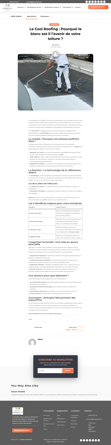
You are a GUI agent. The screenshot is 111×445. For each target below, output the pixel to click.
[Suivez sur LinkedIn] (95, 2)
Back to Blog (16, 16)
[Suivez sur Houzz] (101, 2)
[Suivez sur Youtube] (104, 2)
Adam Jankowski (26, 439)
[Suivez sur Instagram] (92, 2)
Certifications (61, 421)
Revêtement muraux (51, 7)
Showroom (74, 424)
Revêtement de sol (34, 7)
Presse (73, 427)
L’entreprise (67, 7)
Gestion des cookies (58, 441)
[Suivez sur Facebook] (87, 2)
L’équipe (73, 420)
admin (56, 45)
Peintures (54, 24)
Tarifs (45, 429)
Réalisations (61, 418)
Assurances (61, 425)
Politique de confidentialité (52, 439)
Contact (78, 7)
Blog (58, 415)
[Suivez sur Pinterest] (98, 2)
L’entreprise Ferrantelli (75, 416)
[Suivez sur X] (89, 2)
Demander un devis (97, 7)
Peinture (21, 7)
